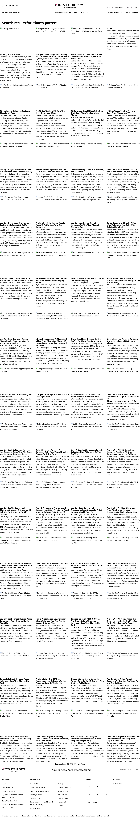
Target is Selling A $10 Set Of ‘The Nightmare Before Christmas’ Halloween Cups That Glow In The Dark (85, 622)
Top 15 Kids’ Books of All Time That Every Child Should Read (50, 112)
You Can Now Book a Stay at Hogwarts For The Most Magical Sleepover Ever (85, 225)
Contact (60, 805)
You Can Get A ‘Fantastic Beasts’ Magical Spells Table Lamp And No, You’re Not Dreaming (15, 341)
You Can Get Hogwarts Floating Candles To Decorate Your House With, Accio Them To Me (52, 738)
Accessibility (133, 822)
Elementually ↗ (63, 802)
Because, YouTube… (8, 791)
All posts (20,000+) (36, 808)
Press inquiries (63, 798)
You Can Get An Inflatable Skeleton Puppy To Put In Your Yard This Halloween (51, 225)
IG (89, 786)
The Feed (109, 7)
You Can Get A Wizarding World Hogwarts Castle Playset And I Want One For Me (86, 565)
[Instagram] (3, 5)
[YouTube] (13, 5)
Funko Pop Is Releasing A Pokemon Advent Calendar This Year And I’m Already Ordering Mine (51, 621)
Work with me (62, 795)
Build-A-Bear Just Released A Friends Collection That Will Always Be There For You (86, 452)
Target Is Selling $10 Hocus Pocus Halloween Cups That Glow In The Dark (14, 681)
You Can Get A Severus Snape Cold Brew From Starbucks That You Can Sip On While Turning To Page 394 (122, 621)
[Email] (17, 5)
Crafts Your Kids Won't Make (39, 791)
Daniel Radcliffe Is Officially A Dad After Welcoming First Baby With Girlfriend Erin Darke (121, 225)
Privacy (99, 822)
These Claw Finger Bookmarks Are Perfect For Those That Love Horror (86, 340)
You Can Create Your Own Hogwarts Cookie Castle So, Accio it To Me (15, 224)
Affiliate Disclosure (118, 822)
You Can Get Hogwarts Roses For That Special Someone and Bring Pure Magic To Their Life (123, 738)
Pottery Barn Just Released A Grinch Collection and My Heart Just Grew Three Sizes (86, 56)
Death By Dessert (36, 795)
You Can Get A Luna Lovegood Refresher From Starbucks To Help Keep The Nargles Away (86, 738)
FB (98, 795)
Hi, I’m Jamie (62, 784)
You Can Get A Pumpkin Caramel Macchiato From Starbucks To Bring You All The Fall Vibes (15, 738)
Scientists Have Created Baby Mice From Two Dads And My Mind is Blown (16, 279)
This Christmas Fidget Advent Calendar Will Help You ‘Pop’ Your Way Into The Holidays (123, 681)
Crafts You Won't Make (37, 787)
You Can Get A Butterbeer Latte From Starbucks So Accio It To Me (52, 564)
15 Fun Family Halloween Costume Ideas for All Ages (15, 112)
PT (106, 786)
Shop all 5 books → (119, 783)
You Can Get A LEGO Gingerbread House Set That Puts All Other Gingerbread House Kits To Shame (121, 452)
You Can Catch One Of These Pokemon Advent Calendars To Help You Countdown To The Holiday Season (51, 682)
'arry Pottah (6, 784)
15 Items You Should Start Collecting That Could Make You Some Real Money (87, 113)
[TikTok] (6, 5)
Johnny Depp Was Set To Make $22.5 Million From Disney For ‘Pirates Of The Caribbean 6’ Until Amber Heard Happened (51, 342)
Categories (120, 7)
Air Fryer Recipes (8, 787)
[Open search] (136, 7)
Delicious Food (35, 798)
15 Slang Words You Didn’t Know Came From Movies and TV (121, 112)
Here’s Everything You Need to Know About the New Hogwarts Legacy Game (51, 280)
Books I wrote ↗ (63, 791)
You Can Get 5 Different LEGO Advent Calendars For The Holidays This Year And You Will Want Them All (16, 565)
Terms (107, 822)
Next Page (81, 764)
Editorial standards (64, 787)
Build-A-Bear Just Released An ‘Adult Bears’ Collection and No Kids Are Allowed (122, 341)
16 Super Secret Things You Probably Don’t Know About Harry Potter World (52, 55)
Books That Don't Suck (9, 801)
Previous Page (60, 764)
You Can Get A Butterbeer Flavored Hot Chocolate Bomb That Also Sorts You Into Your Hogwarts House (16, 452)
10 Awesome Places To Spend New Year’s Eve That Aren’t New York (85, 395)
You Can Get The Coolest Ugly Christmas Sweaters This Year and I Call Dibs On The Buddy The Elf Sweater (15, 511)
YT (89, 795)
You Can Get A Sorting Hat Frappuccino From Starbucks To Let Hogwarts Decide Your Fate (86, 510)
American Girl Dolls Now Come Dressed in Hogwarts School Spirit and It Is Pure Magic (123, 280)
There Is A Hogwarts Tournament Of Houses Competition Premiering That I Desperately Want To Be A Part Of (52, 510)
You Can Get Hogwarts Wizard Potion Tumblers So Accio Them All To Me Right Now (16, 621)
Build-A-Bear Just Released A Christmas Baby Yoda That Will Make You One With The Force (52, 452)
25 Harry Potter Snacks (10, 54)
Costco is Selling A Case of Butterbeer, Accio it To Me (87, 171)
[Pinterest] (10, 5)
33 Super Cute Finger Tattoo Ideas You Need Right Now (52, 395)
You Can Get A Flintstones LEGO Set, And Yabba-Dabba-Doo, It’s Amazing (122, 171)
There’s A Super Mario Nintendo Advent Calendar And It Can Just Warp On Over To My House (87, 681)
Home (109, 28)
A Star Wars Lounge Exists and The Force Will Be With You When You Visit (52, 171)
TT (98, 786)
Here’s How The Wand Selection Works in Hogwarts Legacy (87, 279)
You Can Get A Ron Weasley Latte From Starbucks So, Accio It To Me (121, 564)
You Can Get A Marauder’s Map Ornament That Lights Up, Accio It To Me (123, 396)
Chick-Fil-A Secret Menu (38, 784)
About (129, 7)
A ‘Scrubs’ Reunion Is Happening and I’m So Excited (16, 395)
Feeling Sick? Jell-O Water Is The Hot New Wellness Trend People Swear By (16, 171)
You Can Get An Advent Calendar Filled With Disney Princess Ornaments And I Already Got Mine (122, 510)
